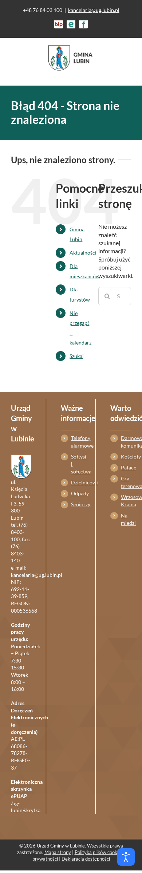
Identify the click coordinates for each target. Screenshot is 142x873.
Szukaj (77, 356)
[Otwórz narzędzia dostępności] (126, 857)
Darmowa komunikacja (126, 441)
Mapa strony (57, 852)
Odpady (76, 493)
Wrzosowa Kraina (126, 500)
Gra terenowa (126, 482)
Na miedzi (126, 519)
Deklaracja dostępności (86, 859)
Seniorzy (76, 504)
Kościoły (126, 456)
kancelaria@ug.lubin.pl (93, 10)
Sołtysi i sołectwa (76, 464)
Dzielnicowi (76, 482)
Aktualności (83, 252)
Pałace (126, 467)
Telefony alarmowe (76, 441)
